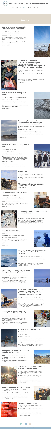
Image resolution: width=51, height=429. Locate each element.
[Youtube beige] (30, 424)
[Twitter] (26, 424)
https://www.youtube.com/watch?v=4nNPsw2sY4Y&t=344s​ (13, 166)
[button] (33, 7)
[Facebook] (21, 424)
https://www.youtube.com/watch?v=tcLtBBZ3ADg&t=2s (12, 164)
